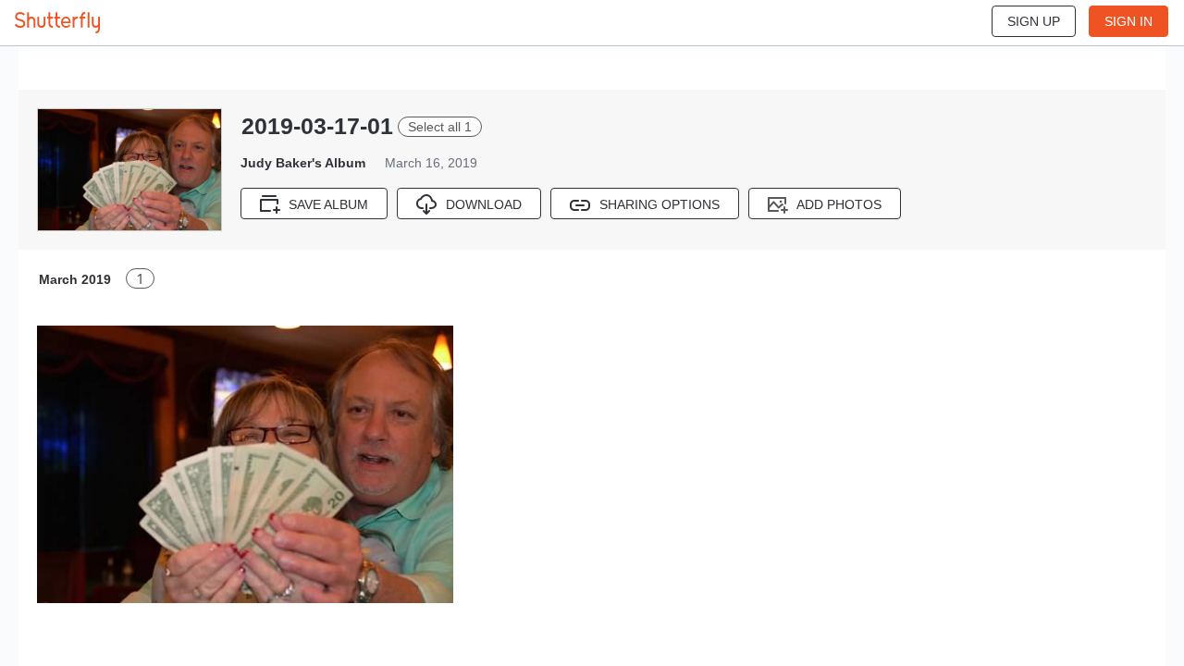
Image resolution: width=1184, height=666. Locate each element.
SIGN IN (1128, 21)
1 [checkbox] (140, 279)
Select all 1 (440, 126)
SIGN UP (1033, 21)
